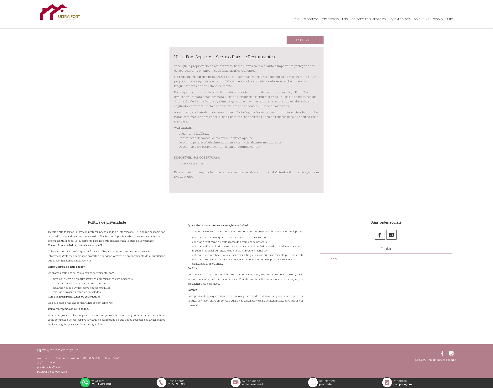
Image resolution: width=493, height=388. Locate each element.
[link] (380, 235)
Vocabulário (443, 20)
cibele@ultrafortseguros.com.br (435, 360)
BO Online (421, 20)
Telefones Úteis (335, 20)
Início (295, 20)
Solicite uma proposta (369, 20)
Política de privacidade (52, 372)
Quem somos (400, 20)
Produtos (311, 20)
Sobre (333, 259)
